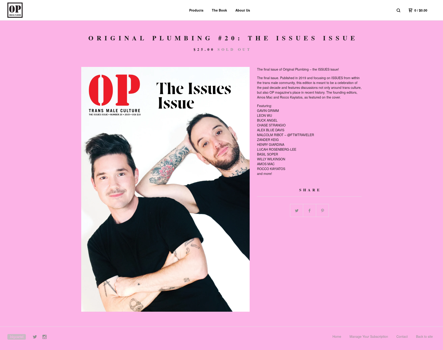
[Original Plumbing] (31, 10)
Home (336, 336)
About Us (242, 10)
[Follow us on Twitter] (35, 337)
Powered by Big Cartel (16, 337)
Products (196, 10)
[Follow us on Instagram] (44, 337)
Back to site (424, 336)
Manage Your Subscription (369, 336)
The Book (219, 10)
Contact (402, 336)
